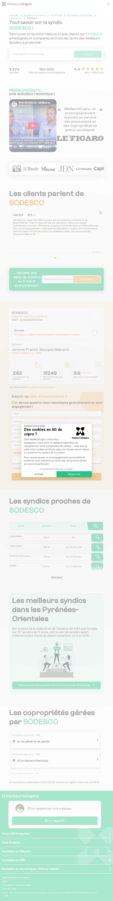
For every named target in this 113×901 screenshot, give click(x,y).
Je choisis (38, 474)
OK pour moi (74, 474)
